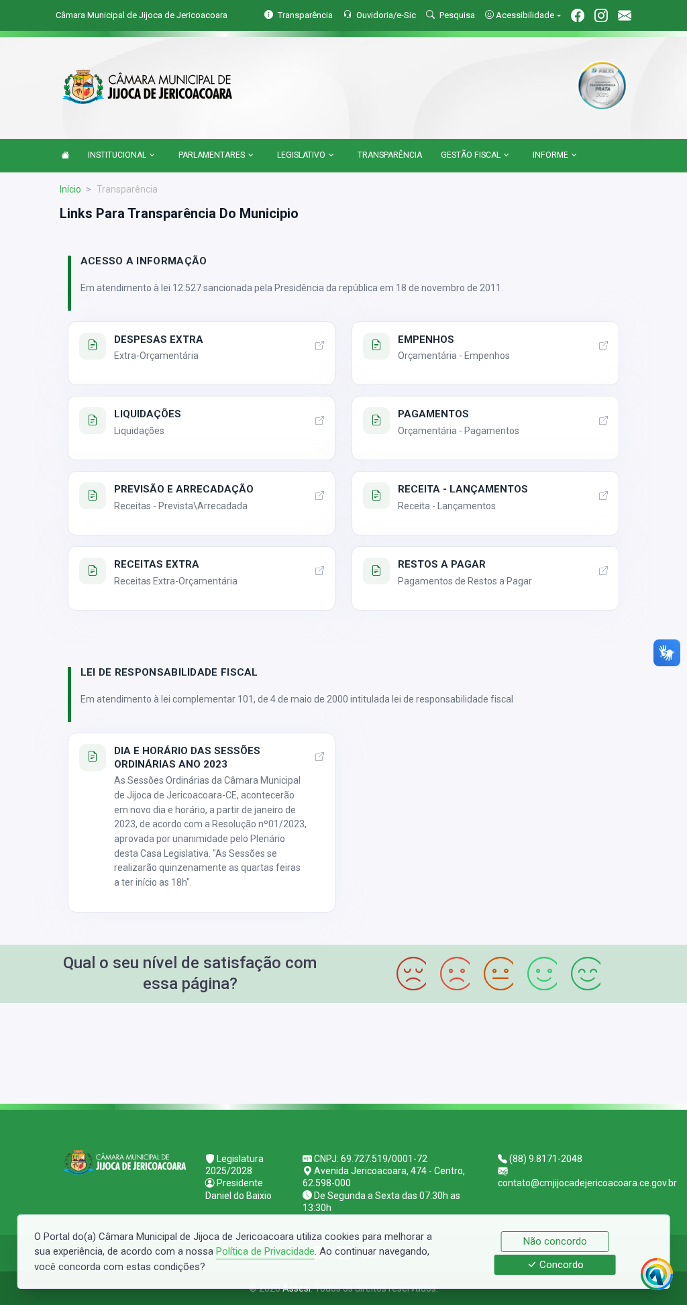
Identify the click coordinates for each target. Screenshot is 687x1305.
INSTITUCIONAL (117, 155)
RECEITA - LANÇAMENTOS (463, 489)
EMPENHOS (426, 339)
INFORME (550, 155)
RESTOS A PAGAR (442, 564)
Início (70, 189)
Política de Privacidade (265, 1251)
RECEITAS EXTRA (156, 564)
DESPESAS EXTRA (158, 339)
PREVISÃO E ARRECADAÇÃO (184, 489)
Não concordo (555, 1241)
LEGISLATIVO (301, 155)
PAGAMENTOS (433, 414)
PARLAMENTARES (211, 155)
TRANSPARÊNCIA (390, 155)
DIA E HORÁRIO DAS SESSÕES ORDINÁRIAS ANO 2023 (187, 757)
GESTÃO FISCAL (470, 155)
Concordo (560, 1265)
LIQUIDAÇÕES (147, 414)
